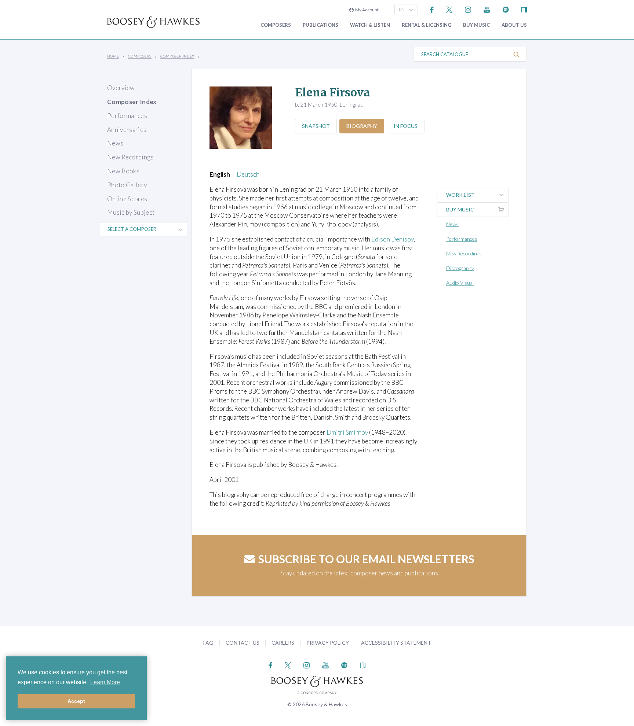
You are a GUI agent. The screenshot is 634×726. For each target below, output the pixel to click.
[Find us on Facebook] (432, 9)
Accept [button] (76, 701)
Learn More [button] (105, 682)
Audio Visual (460, 283)
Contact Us (242, 643)
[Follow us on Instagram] (468, 9)
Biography (361, 126)
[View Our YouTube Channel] (487, 9)
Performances (127, 115)
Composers (275, 25)
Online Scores (127, 199)
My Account (366, 9)
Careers (283, 643)
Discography (460, 268)
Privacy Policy (327, 643)
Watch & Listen (370, 25)
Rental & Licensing (426, 25)
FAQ (208, 643)
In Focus (406, 126)
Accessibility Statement (396, 643)
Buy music (476, 25)
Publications (320, 25)
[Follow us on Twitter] (449, 9)
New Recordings (130, 157)
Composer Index (177, 56)
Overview (121, 88)
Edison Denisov (392, 239)
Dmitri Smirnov (347, 432)
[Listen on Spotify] (506, 9)
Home (113, 56)
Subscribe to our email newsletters (366, 558)
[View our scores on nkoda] (524, 9)
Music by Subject (130, 212)
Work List (460, 195)
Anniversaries (126, 129)
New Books (123, 171)
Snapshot (316, 126)
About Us (514, 25)
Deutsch (248, 174)
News (115, 143)
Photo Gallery (127, 185)
